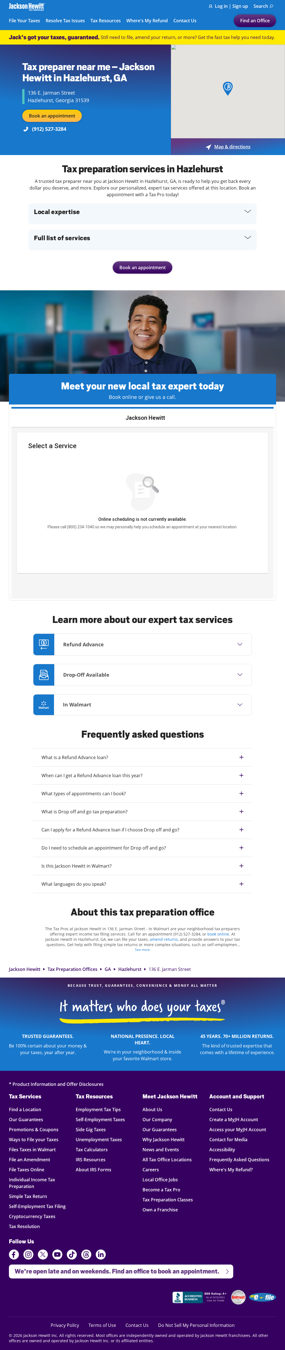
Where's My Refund (147, 21)
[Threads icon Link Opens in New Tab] (86, 1255)
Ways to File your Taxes (33, 1139)
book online (218, 934)
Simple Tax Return (29, 1196)
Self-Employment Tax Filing (37, 1206)
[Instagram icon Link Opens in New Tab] (28, 1255)
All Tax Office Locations (167, 1159)
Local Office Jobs (160, 1179)
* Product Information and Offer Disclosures (56, 1084)
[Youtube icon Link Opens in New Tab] (57, 1255)
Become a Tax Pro (161, 1189)
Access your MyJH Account (237, 1129)
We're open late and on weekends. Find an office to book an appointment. (114, 1270)
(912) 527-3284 (49, 129)
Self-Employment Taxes (100, 1119)
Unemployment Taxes (99, 1139)
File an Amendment (29, 1159)
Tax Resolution (29, 1226)
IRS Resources (90, 1159)
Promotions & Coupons (33, 1129)
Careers (150, 1169)
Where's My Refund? (231, 1169)
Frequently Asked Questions (239, 1159)
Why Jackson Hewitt (163, 1139)
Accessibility (222, 1149)
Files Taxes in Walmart (32, 1149)
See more (142, 949)
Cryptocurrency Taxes (32, 1216)
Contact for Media (228, 1139)
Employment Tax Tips (98, 1109)
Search (261, 6)
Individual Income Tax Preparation (32, 1182)
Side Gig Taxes (91, 1129)
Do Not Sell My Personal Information (196, 1325)
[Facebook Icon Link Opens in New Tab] (14, 1255)
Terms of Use (102, 1325)
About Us (152, 1109)
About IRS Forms (93, 1169)
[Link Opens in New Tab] (200, 1298)
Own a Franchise (160, 1209)
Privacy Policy (65, 1325)
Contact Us (184, 21)
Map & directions (228, 146)
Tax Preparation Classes (167, 1199)
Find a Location (29, 1109)
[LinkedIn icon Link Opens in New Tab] (101, 1257)
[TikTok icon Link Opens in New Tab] (72, 1255)
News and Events (160, 1149)
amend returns (164, 939)
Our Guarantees (29, 1119)
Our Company (157, 1119)
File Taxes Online (29, 1169)
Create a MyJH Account (233, 1119)
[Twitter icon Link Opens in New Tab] (43, 1255)
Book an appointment (52, 116)
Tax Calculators (92, 1149)
